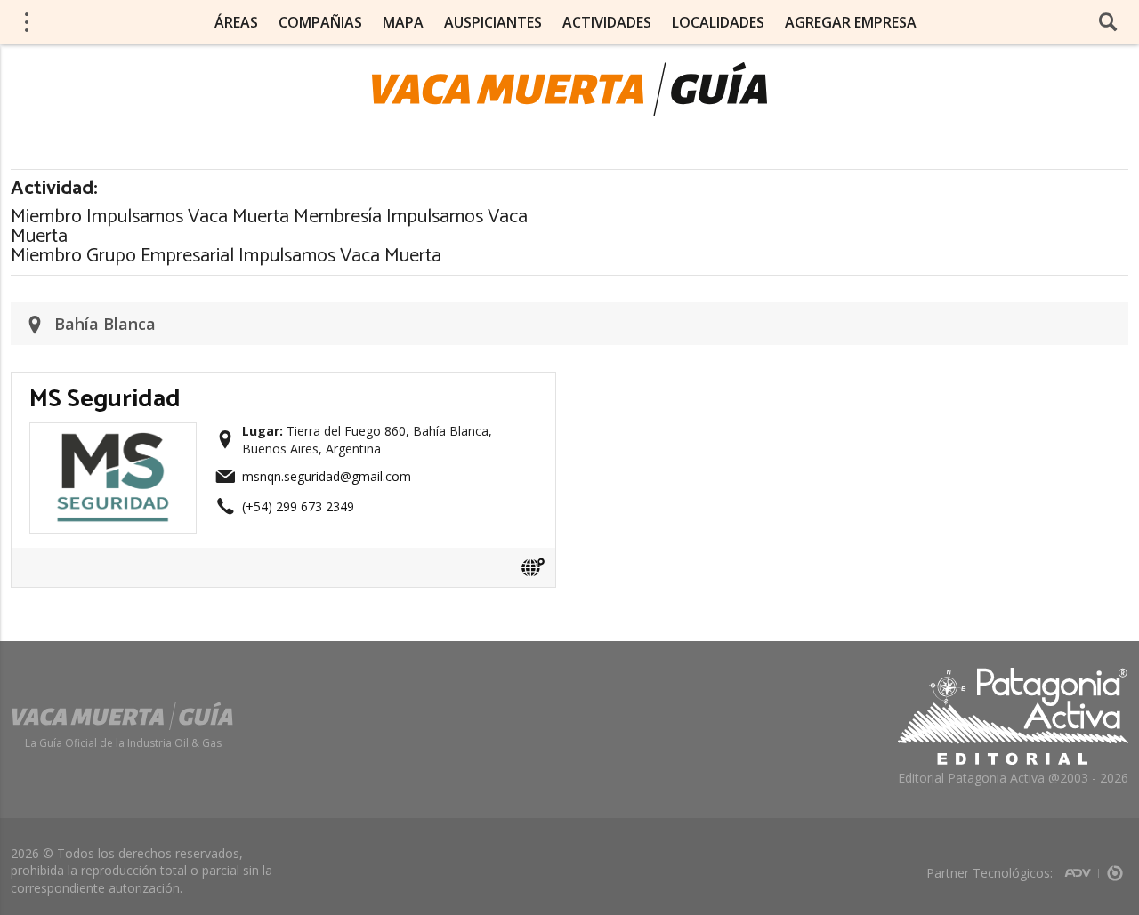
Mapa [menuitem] (403, 22)
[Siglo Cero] (1115, 867)
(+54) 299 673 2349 (298, 506)
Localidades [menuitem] (718, 22)
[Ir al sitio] (533, 567)
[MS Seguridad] (113, 437)
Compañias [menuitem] (320, 22)
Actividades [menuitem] (606, 22)
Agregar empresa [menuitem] (851, 22)
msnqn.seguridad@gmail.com (326, 476)
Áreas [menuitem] (236, 22)
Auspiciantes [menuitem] (493, 22)
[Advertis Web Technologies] (1081, 867)
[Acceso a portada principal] (569, 89)
